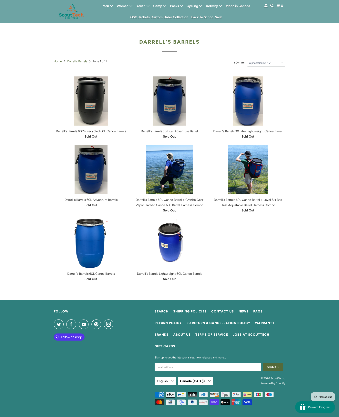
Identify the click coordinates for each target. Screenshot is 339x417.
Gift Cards (165, 346)
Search (162, 311)
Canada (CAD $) (193, 381)
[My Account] (266, 6)
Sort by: (239, 62)
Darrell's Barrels (77, 61)
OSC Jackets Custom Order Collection (159, 17)
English (163, 381)
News (244, 311)
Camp (158, 6)
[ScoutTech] (71, 11)
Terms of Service (211, 334)
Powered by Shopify (273, 383)
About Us (182, 334)
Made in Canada (238, 6)
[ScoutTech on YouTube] (85, 324)
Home (58, 61)
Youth (141, 6)
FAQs (258, 311)
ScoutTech (277, 378)
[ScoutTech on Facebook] (72, 324)
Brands (162, 334)
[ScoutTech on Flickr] (117, 324)
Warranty (265, 323)
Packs (175, 6)
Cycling (193, 6)
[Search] (272, 6)
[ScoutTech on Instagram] (110, 324)
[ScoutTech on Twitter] (60, 324)
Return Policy (168, 323)
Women (123, 6)
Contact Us (222, 311)
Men (106, 6)
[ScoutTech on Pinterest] (97, 324)
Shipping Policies (190, 311)
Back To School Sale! (206, 17)
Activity (212, 6)
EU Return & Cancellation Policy (218, 323)
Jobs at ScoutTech (251, 334)
